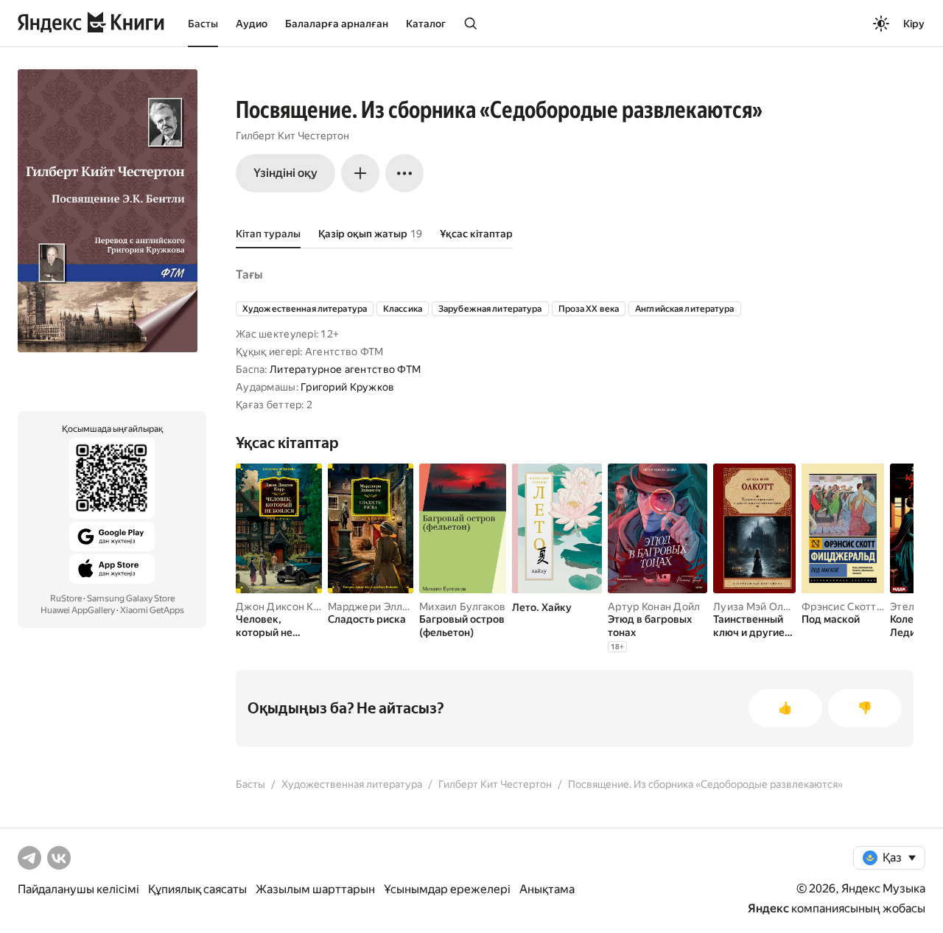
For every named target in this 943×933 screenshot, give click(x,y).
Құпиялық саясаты (197, 889)
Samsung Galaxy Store (131, 598)
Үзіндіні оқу (285, 173)
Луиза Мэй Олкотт (759, 606)
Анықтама (547, 889)
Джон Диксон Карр (283, 606)
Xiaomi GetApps (152, 610)
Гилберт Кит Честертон (292, 135)
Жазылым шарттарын (315, 889)
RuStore (66, 598)
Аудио (251, 23)
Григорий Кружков (347, 387)
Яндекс (768, 908)
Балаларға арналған (336, 23)
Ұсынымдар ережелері (447, 889)
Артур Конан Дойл (654, 606)
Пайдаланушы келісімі (78, 889)
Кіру (914, 23)
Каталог (426, 23)
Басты (203, 23)
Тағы (249, 275)
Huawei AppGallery (78, 610)
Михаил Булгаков (462, 606)
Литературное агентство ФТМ (345, 369)
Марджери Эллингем (380, 606)
